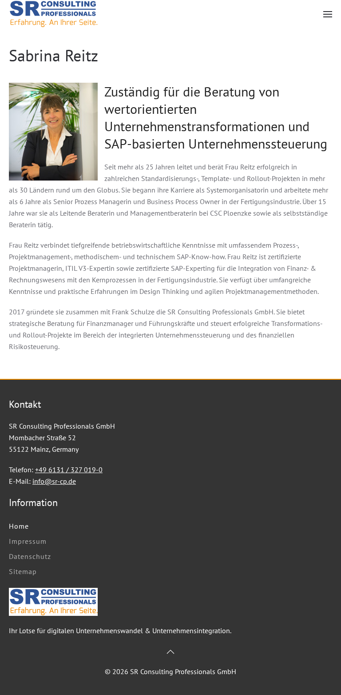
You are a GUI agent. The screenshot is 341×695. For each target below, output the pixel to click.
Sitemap (23, 571)
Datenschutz (30, 556)
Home (19, 526)
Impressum (28, 541)
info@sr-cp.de (54, 481)
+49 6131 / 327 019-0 (69, 469)
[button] (327, 14)
